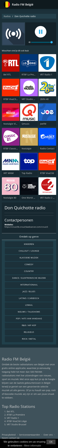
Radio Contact (47, 148)
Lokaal (29, 305)
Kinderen (29, 244)
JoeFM (43, 123)
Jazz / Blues (29, 291)
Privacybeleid (9, 434)
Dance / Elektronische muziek (29, 278)
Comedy (29, 264)
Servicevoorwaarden (29, 434)
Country (29, 271)
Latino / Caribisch (29, 298)
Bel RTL (7, 74)
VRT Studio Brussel (31, 99)
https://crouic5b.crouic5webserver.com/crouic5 (26, 226)
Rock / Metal (29, 339)
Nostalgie (26, 148)
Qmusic (26, 123)
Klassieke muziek (29, 257)
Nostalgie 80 (9, 197)
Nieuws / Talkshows (29, 312)
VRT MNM (8, 173)
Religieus (29, 332)
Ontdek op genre (29, 236)
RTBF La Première (31, 74)
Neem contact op (10, 437)
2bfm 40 (44, 99)
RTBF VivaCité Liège (13, 99)
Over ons (48, 434)
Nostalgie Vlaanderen (14, 123)
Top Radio (27, 173)
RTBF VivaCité (47, 173)
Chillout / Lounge (29, 251)
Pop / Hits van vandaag (29, 318)
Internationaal (29, 284)
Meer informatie (32, 445)
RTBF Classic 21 (11, 148)
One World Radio (30, 197)
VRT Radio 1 (46, 74)
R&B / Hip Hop (29, 325)
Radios (7, 16)
